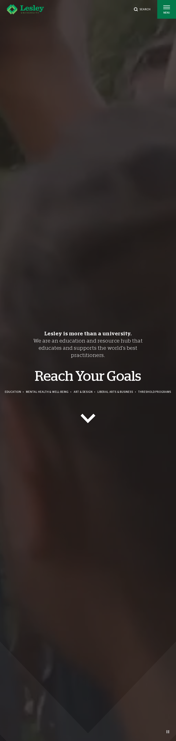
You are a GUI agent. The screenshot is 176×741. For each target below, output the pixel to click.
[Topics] (88, 418)
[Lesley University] (25, 9)
